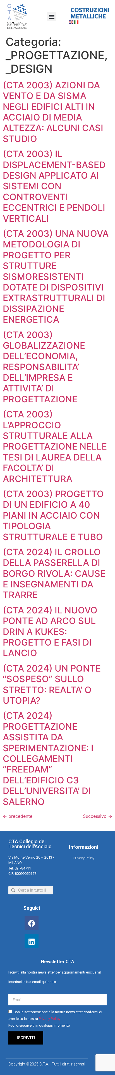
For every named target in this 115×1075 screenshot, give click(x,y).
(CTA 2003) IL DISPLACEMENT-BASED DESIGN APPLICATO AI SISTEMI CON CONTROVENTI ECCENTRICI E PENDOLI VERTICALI (54, 186)
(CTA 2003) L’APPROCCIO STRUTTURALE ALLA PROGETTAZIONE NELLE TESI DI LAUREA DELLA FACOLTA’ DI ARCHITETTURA (55, 446)
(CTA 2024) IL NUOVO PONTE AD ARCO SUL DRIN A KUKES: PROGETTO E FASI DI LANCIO (50, 632)
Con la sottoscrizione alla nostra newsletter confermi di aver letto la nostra (55, 1018)
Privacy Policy (49, 1019)
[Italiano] (76, 22)
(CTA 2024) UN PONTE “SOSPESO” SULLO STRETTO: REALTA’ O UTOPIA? (52, 684)
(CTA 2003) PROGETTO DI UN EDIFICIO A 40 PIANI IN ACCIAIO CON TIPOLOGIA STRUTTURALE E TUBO (53, 515)
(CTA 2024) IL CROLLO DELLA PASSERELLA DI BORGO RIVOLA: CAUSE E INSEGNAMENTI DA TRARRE (54, 574)
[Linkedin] (32, 941)
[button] (51, 16)
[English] (71, 22)
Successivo (97, 816)
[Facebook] (32, 923)
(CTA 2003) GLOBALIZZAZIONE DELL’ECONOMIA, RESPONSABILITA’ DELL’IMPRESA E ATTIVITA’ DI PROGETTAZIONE (44, 367)
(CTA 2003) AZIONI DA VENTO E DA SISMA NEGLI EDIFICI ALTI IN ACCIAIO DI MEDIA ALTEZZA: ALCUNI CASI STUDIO (53, 112)
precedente (17, 816)
